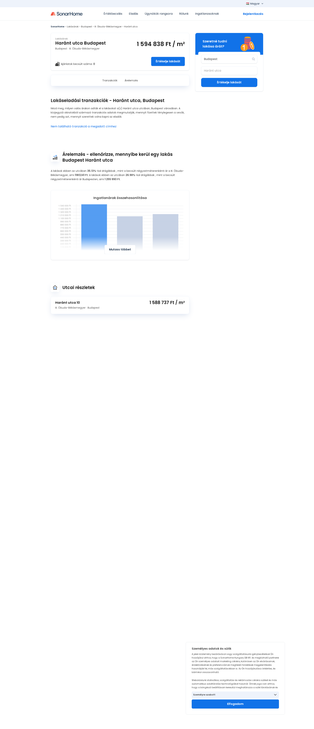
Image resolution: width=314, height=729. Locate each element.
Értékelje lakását (168, 61)
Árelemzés (131, 80)
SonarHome (57, 26)
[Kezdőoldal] (66, 14)
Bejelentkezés (253, 14)
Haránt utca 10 (67, 302)
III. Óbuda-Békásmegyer (108, 26)
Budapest (86, 26)
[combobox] (226, 59)
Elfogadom (235, 704)
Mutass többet (120, 249)
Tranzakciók (109, 80)
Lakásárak (72, 26)
